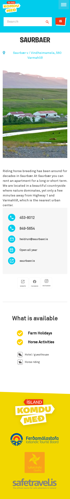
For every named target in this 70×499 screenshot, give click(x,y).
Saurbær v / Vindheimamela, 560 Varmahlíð (37, 55)
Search (12, 21)
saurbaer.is (27, 260)
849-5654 (27, 228)
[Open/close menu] (64, 4)
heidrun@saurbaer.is (34, 239)
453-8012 (27, 218)
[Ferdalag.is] (11, 7)
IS (60, 21)
